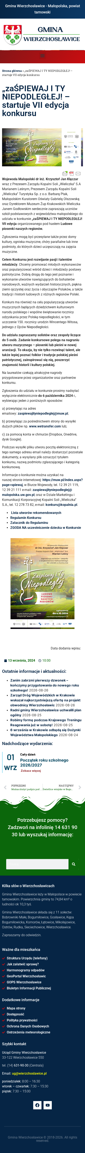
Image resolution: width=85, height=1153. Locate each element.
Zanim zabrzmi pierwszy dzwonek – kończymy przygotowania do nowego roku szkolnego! (44, 685)
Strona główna (12, 71)
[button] (42, 55)
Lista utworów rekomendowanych (36, 513)
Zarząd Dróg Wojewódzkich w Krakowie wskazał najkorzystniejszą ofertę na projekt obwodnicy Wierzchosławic (45, 700)
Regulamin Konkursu (25, 518)
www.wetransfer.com (45, 426)
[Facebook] (37, 1105)
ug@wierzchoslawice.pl (29, 1073)
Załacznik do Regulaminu (29, 523)
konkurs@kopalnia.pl (61, 505)
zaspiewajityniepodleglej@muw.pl (43, 413)
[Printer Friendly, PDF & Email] (71, 173)
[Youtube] (48, 1105)
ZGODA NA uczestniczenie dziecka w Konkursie (45, 528)
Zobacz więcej (31, 770)
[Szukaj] (73, 864)
